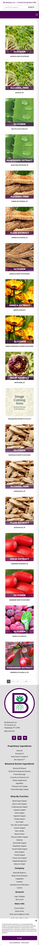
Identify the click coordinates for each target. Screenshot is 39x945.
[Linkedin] (19, 738)
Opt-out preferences (14, 942)
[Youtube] (25, 738)
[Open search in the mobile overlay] (19, 7)
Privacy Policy (25, 942)
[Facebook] (14, 738)
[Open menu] (37, 14)
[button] (36, 921)
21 (26, 681)
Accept (19, 938)
